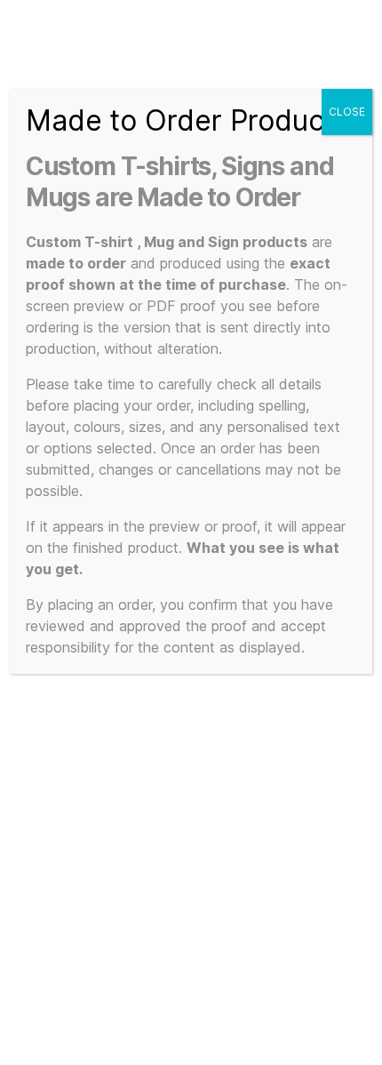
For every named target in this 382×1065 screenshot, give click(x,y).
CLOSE (347, 111)
